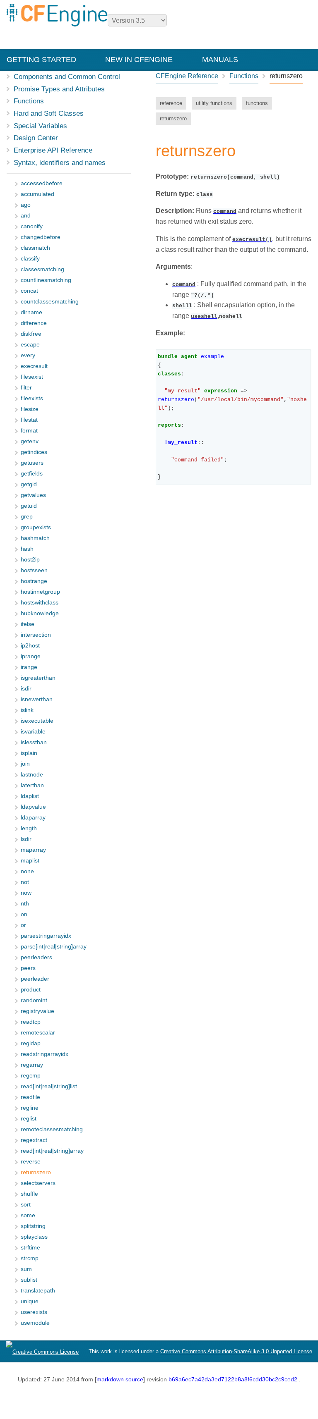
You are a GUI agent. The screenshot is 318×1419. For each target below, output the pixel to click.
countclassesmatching (50, 302)
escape (30, 345)
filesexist (32, 377)
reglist (28, 1119)
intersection (36, 635)
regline (30, 1108)
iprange (31, 656)
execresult (34, 366)
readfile (30, 1097)
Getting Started (41, 59)
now (26, 893)
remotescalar (38, 1033)
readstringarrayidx (44, 1054)
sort (26, 1205)
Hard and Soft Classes (49, 113)
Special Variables (40, 125)
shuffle (29, 1194)
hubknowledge (40, 613)
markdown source (119, 1379)
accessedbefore (42, 183)
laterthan (32, 785)
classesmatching (42, 269)
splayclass (34, 1237)
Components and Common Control (67, 76)
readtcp (31, 1022)
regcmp (31, 1076)
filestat (29, 420)
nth (25, 904)
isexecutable (37, 721)
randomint (34, 1000)
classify (30, 259)
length (29, 828)
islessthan (34, 742)
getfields (32, 474)
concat (29, 291)
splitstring (33, 1226)
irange (29, 667)
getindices (34, 452)
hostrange (34, 581)
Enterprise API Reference (53, 150)
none (27, 871)
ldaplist (30, 796)
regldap (31, 1043)
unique (30, 1301)
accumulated (37, 194)
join (25, 764)
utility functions (214, 103)
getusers (32, 463)
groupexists (36, 527)
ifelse (27, 624)
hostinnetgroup (40, 592)
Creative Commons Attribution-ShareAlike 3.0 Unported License (236, 1351)
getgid (29, 484)
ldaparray (33, 818)
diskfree (31, 334)
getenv (30, 441)
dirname (31, 312)
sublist (29, 1280)
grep (27, 517)
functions (257, 103)
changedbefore (40, 237)
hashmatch (35, 538)
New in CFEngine (139, 59)
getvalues (33, 495)
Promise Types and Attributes (59, 89)
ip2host (30, 646)
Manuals (220, 59)
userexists (34, 1312)
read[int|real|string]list (49, 1086)
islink (27, 710)
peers (28, 968)
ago (26, 205)
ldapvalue (33, 807)
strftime (30, 1248)
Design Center (36, 137)
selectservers (38, 1183)
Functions (29, 101)
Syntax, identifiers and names (60, 162)
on (24, 914)
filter (26, 388)
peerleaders (36, 957)
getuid (29, 506)
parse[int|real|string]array (54, 947)
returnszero (173, 118)
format (29, 431)
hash (27, 549)
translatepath (38, 1291)
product (31, 990)
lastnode (32, 775)
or (23, 925)
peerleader (35, 979)
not (25, 882)
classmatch (35, 248)
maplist (30, 861)
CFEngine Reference (187, 75)
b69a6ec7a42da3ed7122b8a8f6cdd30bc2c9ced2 (233, 1379)
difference (34, 323)
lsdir (26, 839)
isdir (26, 689)
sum (26, 1269)
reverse (31, 1162)
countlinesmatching (46, 280)
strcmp (30, 1258)
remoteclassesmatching (52, 1129)
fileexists (32, 398)
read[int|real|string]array (52, 1151)
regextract (34, 1140)
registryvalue (37, 1011)
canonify (32, 226)
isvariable (33, 732)
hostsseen (34, 570)
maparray (33, 850)
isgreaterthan (38, 678)
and (26, 216)
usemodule (35, 1323)
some (28, 1215)
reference (171, 103)
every (28, 355)
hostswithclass (39, 603)
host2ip (30, 560)
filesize (30, 409)
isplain (29, 753)
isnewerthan (37, 699)
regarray (32, 1065)
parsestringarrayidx (46, 936)
